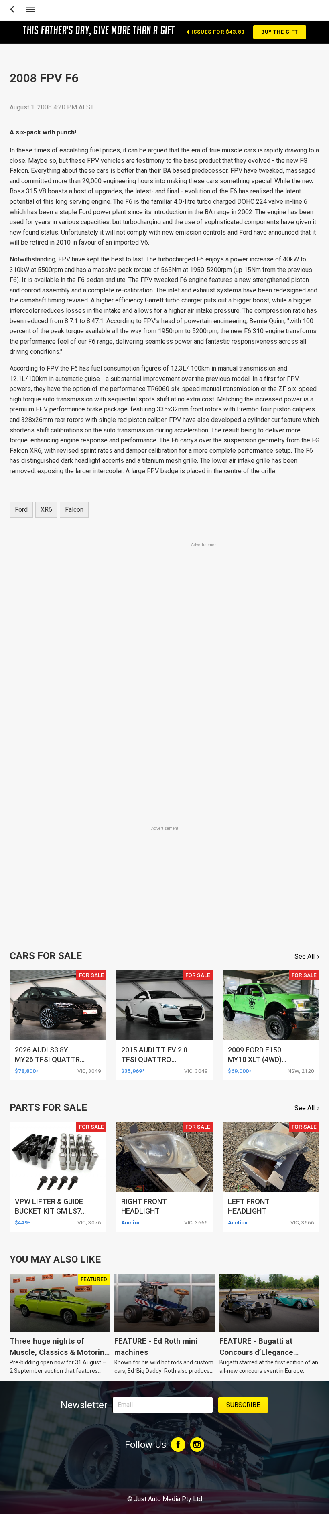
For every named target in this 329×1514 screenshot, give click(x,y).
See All (304, 956)
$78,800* (26, 1071)
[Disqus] (164, 712)
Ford (21, 509)
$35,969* (132, 1071)
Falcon (74, 509)
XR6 (46, 509)
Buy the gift (279, 32)
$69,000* (239, 1071)
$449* (22, 1222)
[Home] (164, 1477)
